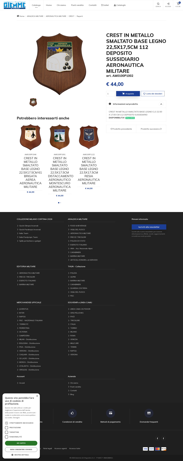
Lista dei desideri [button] (154, 93)
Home (49, 5)
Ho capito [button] (21, 443)
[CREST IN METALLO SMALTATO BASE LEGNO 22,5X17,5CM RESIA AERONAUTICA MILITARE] (88, 137)
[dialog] (21, 426)
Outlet (105, 5)
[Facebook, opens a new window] (157, 438)
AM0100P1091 (59, 154)
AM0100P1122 (89, 154)
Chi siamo (61, 5)
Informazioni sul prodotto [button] (125, 104)
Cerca (158, 6)
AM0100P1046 (30, 154)
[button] (14, 5)
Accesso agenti (60, 448)
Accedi (168, 6)
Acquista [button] (129, 93)
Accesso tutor (74, 448)
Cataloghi (121, 5)
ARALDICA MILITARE (35, 16)
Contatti (92, 5)
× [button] (37, 396)
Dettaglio (16, 418)
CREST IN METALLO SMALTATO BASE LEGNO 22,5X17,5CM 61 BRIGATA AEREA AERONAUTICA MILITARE (30, 172)
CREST (71, 16)
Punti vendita (77, 5)
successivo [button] (150, 129)
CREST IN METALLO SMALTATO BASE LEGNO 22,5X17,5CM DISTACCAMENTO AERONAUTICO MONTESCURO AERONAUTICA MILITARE (60, 174)
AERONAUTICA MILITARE (56, 16)
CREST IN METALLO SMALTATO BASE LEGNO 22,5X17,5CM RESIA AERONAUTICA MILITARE (89, 170)
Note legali (47, 448)
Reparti (80, 16)
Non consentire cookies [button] (21, 449)
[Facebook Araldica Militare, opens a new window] (163, 438)
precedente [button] (122, 129)
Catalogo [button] (36, 5)
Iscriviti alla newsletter (148, 227)
